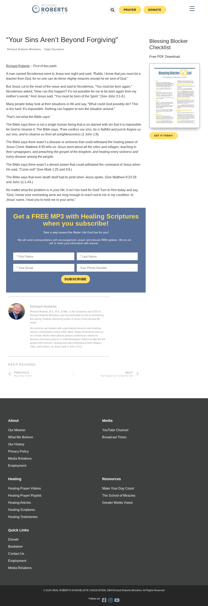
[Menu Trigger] (192, 8)
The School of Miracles (118, 495)
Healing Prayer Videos (24, 488)
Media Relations (20, 458)
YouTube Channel (115, 430)
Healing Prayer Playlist (24, 495)
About (13, 421)
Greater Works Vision (117, 502)
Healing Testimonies (23, 517)
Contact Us (16, 553)
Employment (17, 465)
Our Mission (16, 430)
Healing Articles (19, 502)
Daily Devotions (54, 49)
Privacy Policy (18, 451)
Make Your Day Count (118, 488)
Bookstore (15, 546)
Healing (14, 479)
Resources (111, 479)
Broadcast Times (114, 437)
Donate (13, 539)
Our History (16, 444)
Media (107, 421)
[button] (112, 10)
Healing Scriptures (21, 509)
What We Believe (20, 437)
